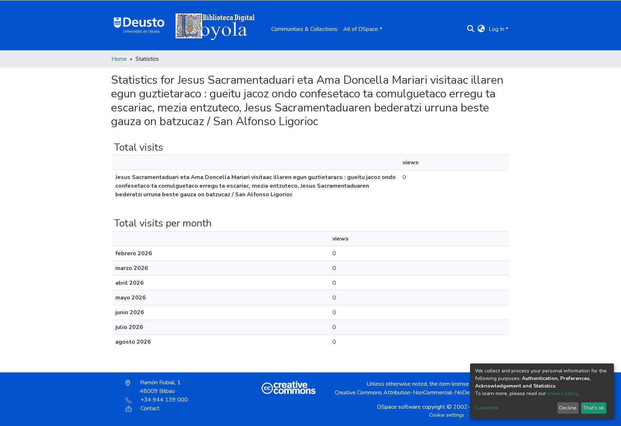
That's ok (593, 407)
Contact (150, 408)
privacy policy (562, 393)
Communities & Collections (304, 29)
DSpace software (399, 407)
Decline (567, 407)
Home (119, 59)
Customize (486, 407)
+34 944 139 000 (164, 400)
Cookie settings (446, 415)
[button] (481, 29)
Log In (496, 29)
